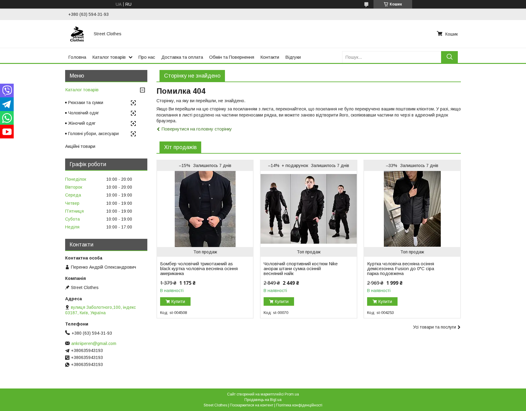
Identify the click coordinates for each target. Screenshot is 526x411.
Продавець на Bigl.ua (263, 400)
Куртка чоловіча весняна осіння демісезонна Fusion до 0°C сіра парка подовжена (400, 268)
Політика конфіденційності (299, 405)
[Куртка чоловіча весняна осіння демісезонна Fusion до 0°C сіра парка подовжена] (412, 209)
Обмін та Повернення (231, 57)
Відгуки (293, 57)
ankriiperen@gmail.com (93, 343)
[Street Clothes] (77, 33)
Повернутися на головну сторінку (197, 128)
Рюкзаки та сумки (85, 102)
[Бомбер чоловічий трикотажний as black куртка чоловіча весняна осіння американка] (205, 209)
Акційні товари (80, 146)
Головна (77, 57)
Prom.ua (292, 394)
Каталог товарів (109, 57)
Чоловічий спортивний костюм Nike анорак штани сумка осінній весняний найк (301, 268)
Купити (178, 301)
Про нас (147, 57)
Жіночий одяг (82, 123)
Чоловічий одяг (83, 112)
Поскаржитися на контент (251, 405)
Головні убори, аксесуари (93, 133)
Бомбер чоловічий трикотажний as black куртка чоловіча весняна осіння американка (199, 268)
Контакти (269, 57)
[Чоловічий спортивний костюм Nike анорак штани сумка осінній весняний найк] (308, 209)
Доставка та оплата (182, 57)
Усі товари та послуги (434, 327)
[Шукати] (449, 57)
